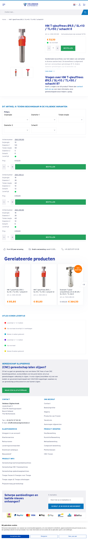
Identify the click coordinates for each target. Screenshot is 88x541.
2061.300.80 (19, 210)
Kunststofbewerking (52, 438)
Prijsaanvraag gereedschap (12, 484)
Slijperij (47, 412)
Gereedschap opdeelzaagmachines (15, 471)
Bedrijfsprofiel (49, 408)
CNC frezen (48, 454)
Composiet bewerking (52, 446)
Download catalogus (10, 450)
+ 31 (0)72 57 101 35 (13, 420)
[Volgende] (84, 284)
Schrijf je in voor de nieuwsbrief (65, 506)
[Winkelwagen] (84, 4)
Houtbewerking (50, 433)
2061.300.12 (19, 175)
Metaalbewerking (50, 442)
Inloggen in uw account (11, 433)
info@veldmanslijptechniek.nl (19, 423)
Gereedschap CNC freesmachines (15, 467)
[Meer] (57, 48)
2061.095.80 (19, 140)
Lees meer (48, 71)
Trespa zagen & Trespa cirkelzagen (15, 480)
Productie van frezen (52, 416)
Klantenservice (8, 438)
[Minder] (49, 48)
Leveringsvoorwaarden (11, 446)
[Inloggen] (80, 4)
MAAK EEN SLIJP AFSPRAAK (16, 390)
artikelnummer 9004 (53, 69)
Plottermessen (49, 450)
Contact (47, 404)
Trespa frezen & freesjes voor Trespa (16, 476)
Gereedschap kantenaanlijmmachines (16, 463)
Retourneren (7, 442)
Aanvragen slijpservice (52, 424)
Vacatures (48, 420)
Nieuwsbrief (6, 454)
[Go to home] (30, 4)
